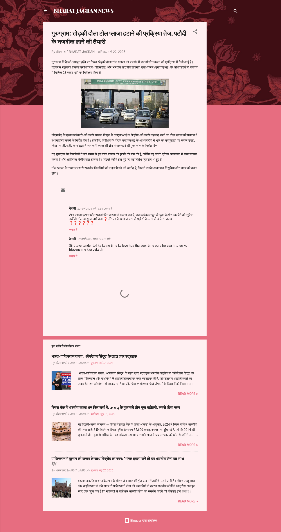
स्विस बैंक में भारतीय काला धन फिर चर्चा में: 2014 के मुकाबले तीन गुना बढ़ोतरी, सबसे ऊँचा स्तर (116, 407)
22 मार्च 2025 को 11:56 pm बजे (94, 208)
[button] (195, 32)
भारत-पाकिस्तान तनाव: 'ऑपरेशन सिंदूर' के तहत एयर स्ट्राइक (94, 356)
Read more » (188, 394)
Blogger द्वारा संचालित (143, 521)
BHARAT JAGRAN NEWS (83, 10)
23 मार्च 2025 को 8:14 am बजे (93, 239)
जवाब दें (73, 229)
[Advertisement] (224, 88)
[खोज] (235, 12)
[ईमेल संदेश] (63, 192)
